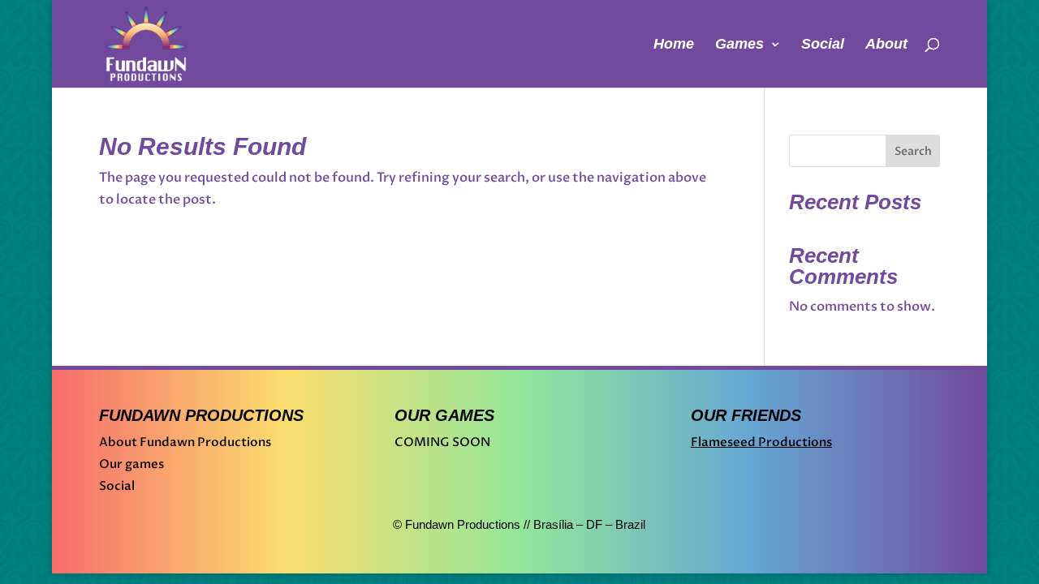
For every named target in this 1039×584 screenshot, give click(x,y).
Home (673, 45)
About (886, 45)
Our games (131, 464)
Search (913, 151)
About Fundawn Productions (185, 442)
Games (739, 45)
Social (822, 45)
